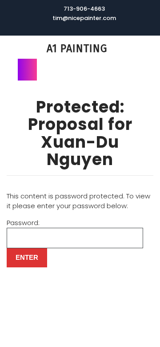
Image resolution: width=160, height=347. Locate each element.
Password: (23, 222)
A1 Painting (77, 48)
